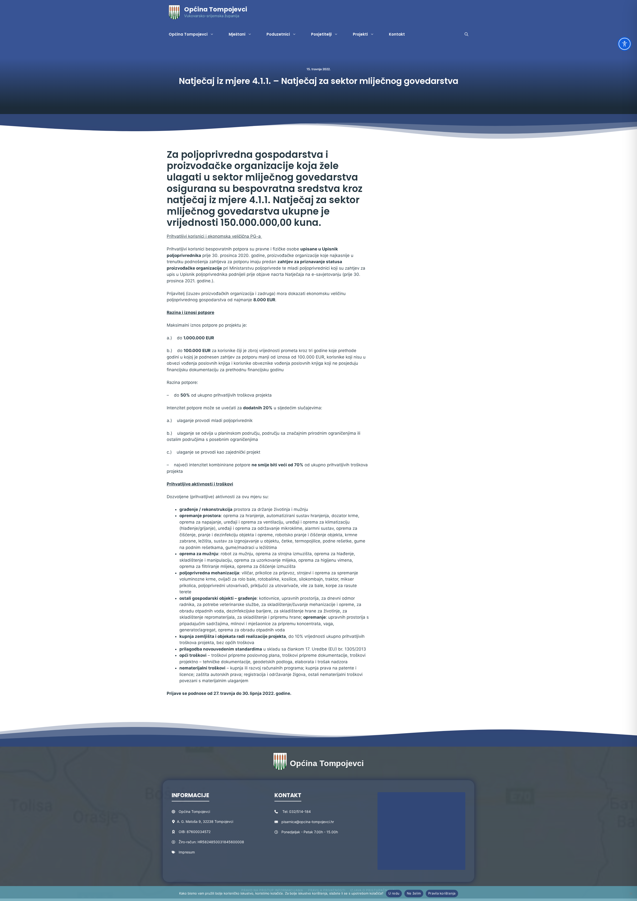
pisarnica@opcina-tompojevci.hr (307, 822)
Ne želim (414, 893)
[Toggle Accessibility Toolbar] (624, 43)
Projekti (360, 34)
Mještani (237, 34)
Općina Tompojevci (215, 9)
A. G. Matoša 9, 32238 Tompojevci (205, 821)
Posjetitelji (321, 34)
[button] (466, 34)
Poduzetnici (278, 34)
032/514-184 (300, 811)
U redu (394, 893)
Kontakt (397, 34)
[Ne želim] (630, 893)
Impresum (187, 852)
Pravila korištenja (442, 893)
